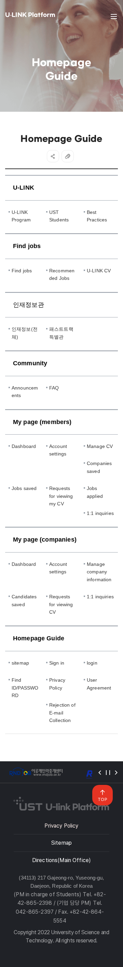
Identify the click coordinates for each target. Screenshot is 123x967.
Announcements (25, 391)
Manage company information (99, 571)
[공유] (53, 156)
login (92, 663)
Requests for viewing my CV (61, 496)
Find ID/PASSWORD (25, 687)
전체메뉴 (114, 16)
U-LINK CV (99, 270)
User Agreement (99, 683)
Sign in (56, 663)
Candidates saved (24, 600)
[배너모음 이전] (100, 772)
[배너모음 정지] (108, 772)
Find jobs (27, 246)
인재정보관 (28, 304)
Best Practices (97, 215)
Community (30, 363)
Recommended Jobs (61, 274)
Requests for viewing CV (61, 604)
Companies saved (99, 467)
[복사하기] (68, 156)
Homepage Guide (38, 638)
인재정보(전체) (25, 332)
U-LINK (23, 187)
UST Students (59, 215)
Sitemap (61, 843)
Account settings (58, 450)
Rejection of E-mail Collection (62, 712)
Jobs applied (95, 492)
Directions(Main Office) (61, 860)
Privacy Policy (57, 683)
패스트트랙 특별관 (61, 332)
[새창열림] (36, 772)
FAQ (54, 388)
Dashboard (24, 446)
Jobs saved (24, 488)
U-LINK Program (21, 215)
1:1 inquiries (100, 513)
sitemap (20, 663)
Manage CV (100, 446)
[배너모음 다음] (116, 772)
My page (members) (42, 422)
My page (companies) (45, 539)
